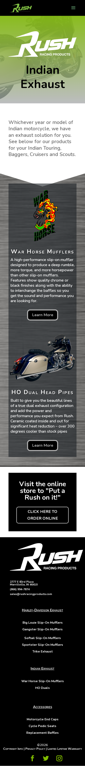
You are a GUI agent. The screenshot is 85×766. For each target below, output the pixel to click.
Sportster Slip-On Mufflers (42, 645)
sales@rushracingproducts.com (31, 594)
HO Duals (42, 688)
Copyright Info (13, 749)
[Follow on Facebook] (32, 758)
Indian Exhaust (42, 668)
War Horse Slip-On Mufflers (42, 681)
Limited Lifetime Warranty (64, 749)
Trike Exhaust (42, 651)
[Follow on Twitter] (46, 758)
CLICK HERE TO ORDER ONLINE (42, 515)
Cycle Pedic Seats (42, 726)
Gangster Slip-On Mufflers (42, 629)
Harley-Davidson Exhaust (42, 610)
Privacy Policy (35, 749)
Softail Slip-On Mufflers (42, 638)
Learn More (42, 315)
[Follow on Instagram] (59, 758)
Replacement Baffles (42, 733)
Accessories (42, 707)
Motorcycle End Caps (43, 719)
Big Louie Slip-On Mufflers (43, 622)
